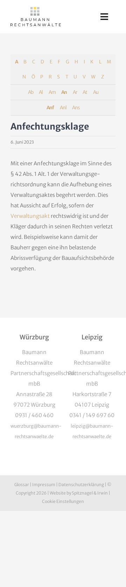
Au (95, 92)
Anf (50, 108)
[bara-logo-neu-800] (35, 9)
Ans (75, 108)
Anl (63, 108)
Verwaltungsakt (30, 216)
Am (52, 92)
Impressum (43, 484)
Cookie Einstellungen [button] (63, 501)
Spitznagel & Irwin (90, 493)
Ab (30, 92)
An (64, 92)
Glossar (21, 484)
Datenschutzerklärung (81, 484)
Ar (75, 92)
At (85, 92)
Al (41, 92)
